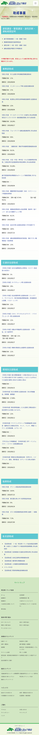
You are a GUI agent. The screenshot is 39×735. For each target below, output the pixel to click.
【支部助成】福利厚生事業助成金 (14, 561)
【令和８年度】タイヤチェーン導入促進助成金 (16, 282)
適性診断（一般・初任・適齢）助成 (15, 45)
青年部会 (3, 609)
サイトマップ (23, 712)
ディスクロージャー (6, 628)
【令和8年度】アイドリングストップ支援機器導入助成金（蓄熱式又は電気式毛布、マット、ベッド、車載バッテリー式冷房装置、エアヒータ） (19, 425)
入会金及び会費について (7, 604)
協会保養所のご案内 (6, 660)
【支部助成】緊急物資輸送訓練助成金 (16, 570)
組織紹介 (3, 598)
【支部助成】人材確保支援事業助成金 (16, 564)
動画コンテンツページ (7, 679)
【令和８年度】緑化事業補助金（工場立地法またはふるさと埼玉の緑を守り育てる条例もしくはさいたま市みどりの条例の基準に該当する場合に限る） (19, 377)
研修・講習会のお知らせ (26, 693)
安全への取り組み (24, 622)
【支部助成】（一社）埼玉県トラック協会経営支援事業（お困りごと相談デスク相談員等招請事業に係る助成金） (21, 546)
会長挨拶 (22, 595)
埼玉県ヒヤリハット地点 (26, 676)
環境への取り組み (6, 625)
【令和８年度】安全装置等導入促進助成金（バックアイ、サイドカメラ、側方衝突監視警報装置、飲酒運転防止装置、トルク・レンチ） (19, 298)
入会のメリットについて (26, 601)
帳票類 (3, 647)
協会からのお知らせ (6, 693)
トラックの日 (8, 567)
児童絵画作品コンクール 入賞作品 (29, 673)
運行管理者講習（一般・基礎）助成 (15, 39)
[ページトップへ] (35, 726)
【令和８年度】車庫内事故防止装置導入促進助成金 (18, 348)
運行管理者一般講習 (25, 644)
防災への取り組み (24, 625)
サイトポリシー (5, 712)
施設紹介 (3, 601)
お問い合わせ (23, 709)
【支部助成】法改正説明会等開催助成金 (16, 558)
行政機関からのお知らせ (7, 695)
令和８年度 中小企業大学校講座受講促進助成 (16, 74)
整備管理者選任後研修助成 (12, 42)
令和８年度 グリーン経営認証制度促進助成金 (17, 487)
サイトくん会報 (5, 652)
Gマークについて (5, 622)
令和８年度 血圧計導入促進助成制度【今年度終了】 (18, 225)
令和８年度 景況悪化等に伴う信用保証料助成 (17, 499)
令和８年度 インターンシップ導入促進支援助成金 (18, 86)
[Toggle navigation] (35, 3)
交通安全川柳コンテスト (7, 676)
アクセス (3, 709)
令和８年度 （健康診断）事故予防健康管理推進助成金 (19, 146)
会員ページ (4, 641)
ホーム (3, 595)
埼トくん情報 (23, 652)
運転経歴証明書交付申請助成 (13, 48)
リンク (3, 715)
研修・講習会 (4, 644)
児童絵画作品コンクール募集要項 (10, 673)
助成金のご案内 (24, 641)
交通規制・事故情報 (25, 695)
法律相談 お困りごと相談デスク (28, 655)
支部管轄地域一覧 (24, 598)
